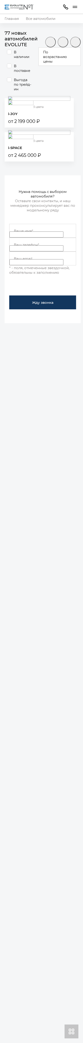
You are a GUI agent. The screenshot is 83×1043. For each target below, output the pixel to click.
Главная (12, 18)
